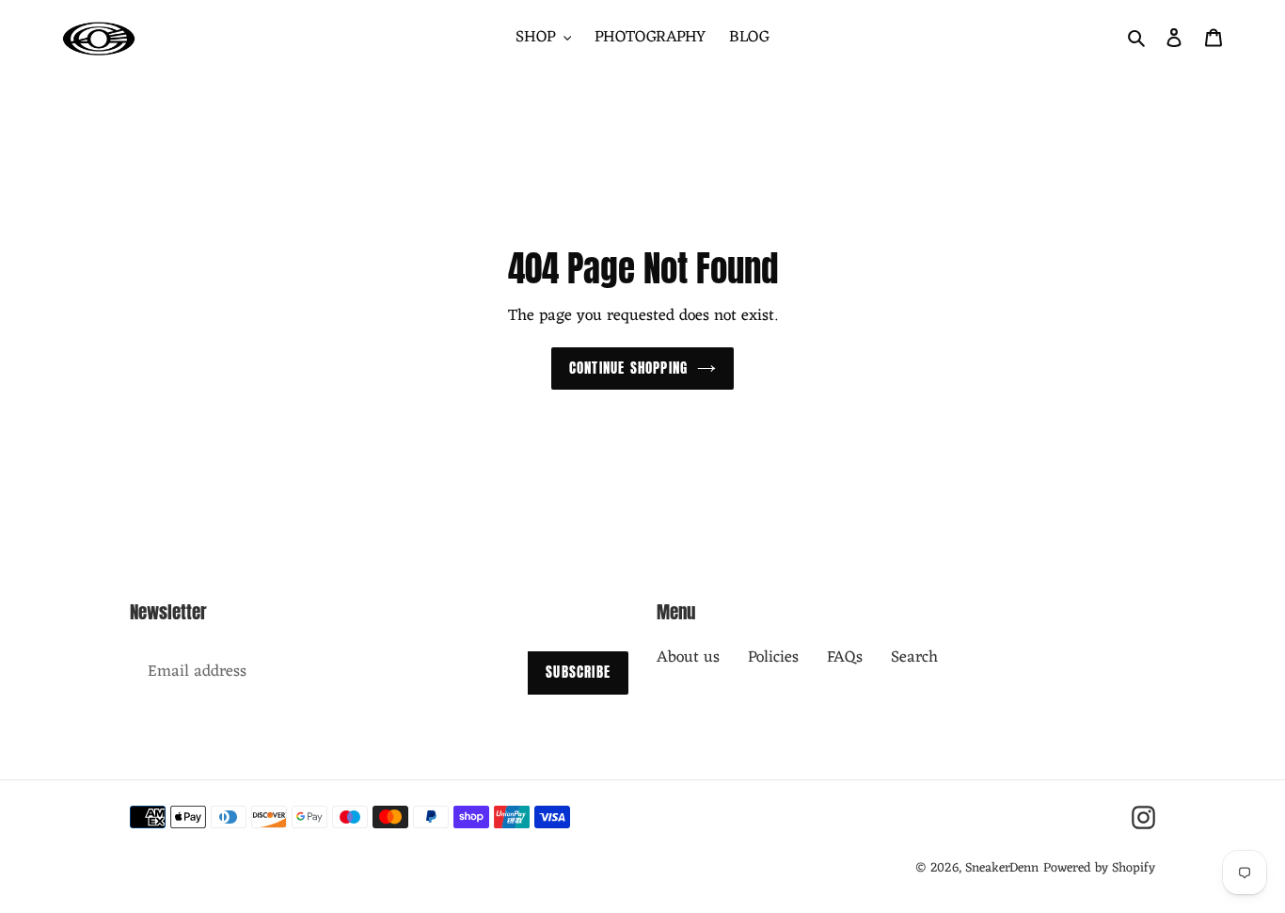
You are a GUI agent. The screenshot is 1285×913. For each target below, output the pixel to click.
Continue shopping (628, 367)
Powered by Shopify (1099, 868)
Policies (773, 658)
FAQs (845, 658)
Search (914, 658)
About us (688, 658)
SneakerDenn (1002, 868)
